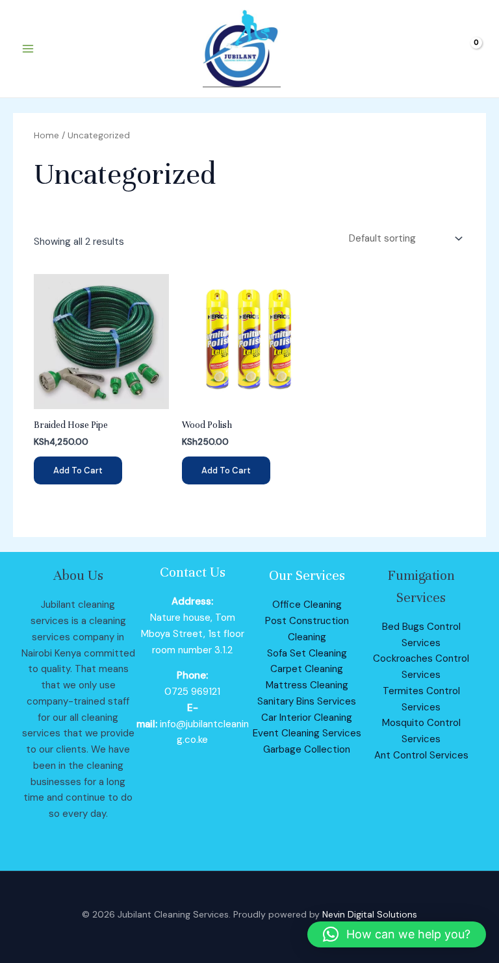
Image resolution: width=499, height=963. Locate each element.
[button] (396, 934)
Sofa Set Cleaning (307, 653)
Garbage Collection (306, 749)
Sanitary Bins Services (306, 701)
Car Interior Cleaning (306, 717)
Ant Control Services (421, 755)
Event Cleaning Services (307, 733)
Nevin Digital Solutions (369, 914)
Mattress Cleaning (307, 685)
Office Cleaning (307, 604)
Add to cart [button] (78, 470)
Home (46, 135)
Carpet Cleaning (306, 668)
